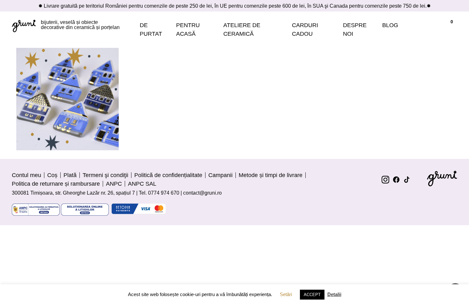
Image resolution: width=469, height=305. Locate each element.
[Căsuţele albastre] (67, 99)
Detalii (334, 294)
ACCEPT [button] (312, 294)
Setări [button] (286, 294)
